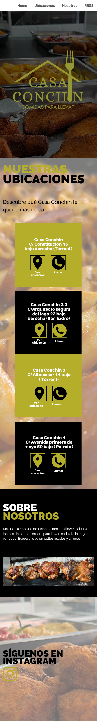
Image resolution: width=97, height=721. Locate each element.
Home (22, 5)
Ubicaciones (44, 5)
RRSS (89, 5)
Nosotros (69, 5)
